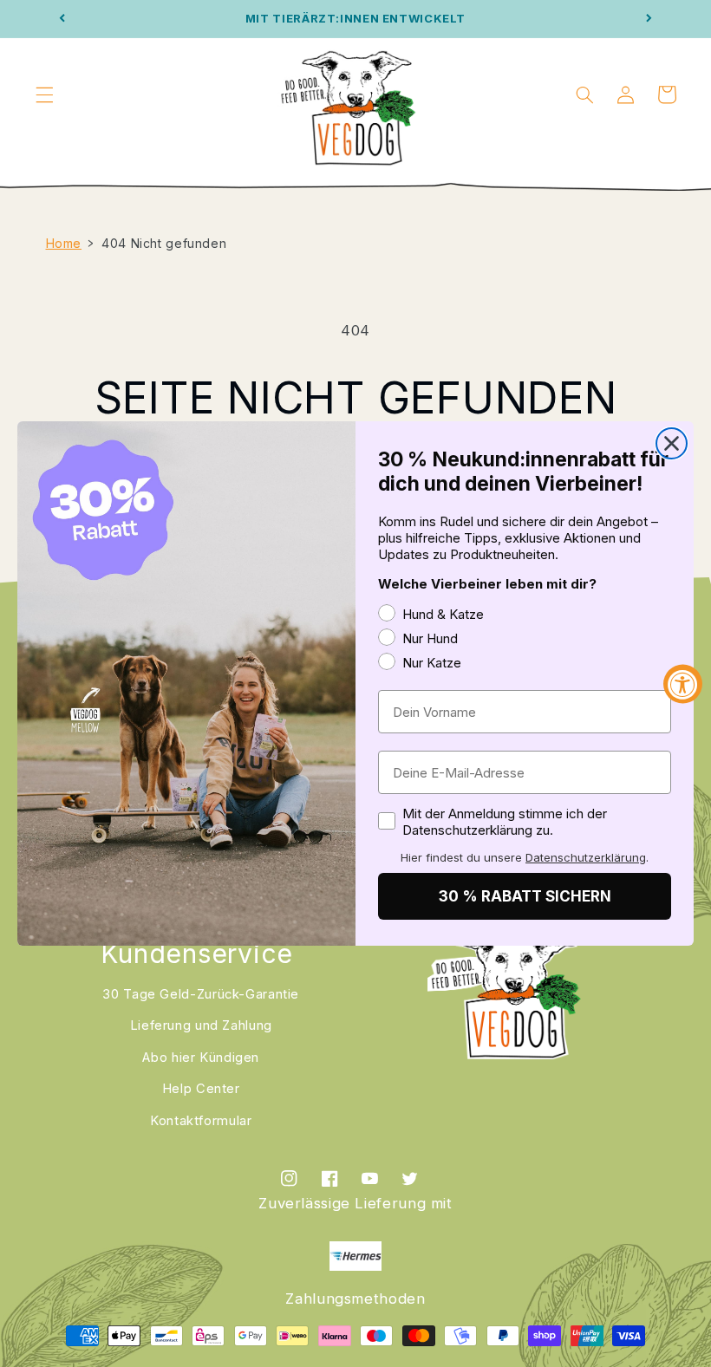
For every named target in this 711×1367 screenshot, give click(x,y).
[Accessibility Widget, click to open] (682, 683)
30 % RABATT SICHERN (525, 896)
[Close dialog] (671, 443)
